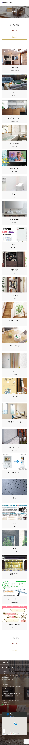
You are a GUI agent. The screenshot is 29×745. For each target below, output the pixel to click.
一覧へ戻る (15, 25)
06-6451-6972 (7, 702)
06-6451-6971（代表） (9, 679)
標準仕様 (14, 31)
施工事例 (14, 37)
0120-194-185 (6, 704)
